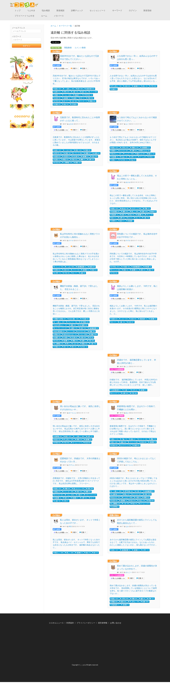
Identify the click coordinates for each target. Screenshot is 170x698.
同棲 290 (88, 150)
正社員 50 (76, 156)
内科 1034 (147, 494)
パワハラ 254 (78, 153)
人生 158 (74, 101)
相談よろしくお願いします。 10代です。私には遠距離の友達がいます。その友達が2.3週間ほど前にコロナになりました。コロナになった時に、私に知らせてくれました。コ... (133, 309)
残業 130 (58, 337)
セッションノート (98, 10)
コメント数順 (80, 47)
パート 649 (93, 92)
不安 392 (58, 101)
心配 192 (146, 218)
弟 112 (82, 98)
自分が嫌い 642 (74, 319)
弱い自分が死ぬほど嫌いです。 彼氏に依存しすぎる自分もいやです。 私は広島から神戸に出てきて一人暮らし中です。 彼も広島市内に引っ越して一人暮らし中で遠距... (76, 429)
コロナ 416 (124, 319)
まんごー (129, 572)
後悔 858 (58, 270)
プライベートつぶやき (25, 15)
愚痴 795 (153, 439)
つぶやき (31, 10)
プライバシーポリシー (86, 622)
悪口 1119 (115, 439)
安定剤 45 (66, 156)
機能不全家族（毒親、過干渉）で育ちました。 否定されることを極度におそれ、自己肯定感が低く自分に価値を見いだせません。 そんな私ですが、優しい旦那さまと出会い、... (76, 309)
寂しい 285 (134, 211)
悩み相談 (46, 10)
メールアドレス (18, 27)
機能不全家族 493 (60, 319)
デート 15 (149, 215)
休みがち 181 (116, 497)
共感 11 (131, 418)
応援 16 (84, 471)
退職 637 (88, 153)
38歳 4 (65, 337)
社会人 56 (124, 157)
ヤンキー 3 (83, 101)
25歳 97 (79, 495)
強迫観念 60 (115, 211)
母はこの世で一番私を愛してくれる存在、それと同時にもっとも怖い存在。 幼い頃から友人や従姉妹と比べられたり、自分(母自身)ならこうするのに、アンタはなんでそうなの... (134, 199)
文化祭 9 (74, 104)
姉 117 (114, 218)
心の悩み (56, 51)
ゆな (70, 62)
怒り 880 (115, 442)
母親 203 (58, 104)
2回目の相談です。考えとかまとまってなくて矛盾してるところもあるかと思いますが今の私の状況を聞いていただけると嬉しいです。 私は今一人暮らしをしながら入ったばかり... (133, 482)
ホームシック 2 (77, 443)
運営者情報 (102, 622)
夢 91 (68, 344)
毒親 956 (73, 325)
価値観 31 (75, 498)
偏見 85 (142, 598)
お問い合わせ (115, 622)
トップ (18, 10)
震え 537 (127, 494)
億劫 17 (114, 160)
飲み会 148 (124, 208)
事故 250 (58, 334)
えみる (71, 292)
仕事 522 (91, 159)
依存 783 (84, 92)
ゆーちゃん (72, 413)
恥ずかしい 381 (117, 154)
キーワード (117, 10)
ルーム (44, 15)
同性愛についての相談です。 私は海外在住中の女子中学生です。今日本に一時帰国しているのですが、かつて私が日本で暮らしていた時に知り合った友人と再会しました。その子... (133, 257)
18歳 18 (138, 497)
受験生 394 (135, 147)
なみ (127, 526)
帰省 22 (153, 211)
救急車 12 (77, 95)
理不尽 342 (58, 153)
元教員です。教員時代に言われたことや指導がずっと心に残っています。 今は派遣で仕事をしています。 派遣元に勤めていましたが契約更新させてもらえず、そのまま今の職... (76, 141)
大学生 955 (124, 147)
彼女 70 (150, 270)
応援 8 (84, 130)
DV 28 (91, 337)
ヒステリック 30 (125, 445)
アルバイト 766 (72, 322)
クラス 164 (75, 270)
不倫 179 (124, 439)
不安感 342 (85, 319)
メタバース (59, 15)
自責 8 (75, 98)
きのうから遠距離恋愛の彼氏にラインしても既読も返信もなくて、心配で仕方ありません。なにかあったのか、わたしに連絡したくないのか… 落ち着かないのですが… (133, 542)
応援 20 (140, 578)
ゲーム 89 (142, 157)
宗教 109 (68, 153)
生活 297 (131, 322)
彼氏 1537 (58, 89)
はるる (71, 124)
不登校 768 (126, 267)
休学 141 (90, 436)
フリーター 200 (68, 492)
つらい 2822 (67, 95)
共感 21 (74, 298)
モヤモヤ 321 (124, 150)
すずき (128, 240)
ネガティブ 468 (136, 208)
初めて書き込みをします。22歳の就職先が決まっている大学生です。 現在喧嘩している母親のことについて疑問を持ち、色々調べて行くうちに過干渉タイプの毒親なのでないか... (133, 589)
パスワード (16, 36)
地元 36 (66, 104)
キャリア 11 (115, 393)
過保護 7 (130, 221)
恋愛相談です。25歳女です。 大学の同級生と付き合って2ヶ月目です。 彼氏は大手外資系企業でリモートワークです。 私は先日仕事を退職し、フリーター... (76, 481)
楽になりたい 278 (78, 488)
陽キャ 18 (151, 154)
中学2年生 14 (88, 95)
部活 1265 (78, 150)
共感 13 (131, 130)
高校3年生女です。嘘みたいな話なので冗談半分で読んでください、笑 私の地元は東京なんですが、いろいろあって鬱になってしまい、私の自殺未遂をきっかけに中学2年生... (76, 79)
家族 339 (92, 101)
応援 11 (141, 68)
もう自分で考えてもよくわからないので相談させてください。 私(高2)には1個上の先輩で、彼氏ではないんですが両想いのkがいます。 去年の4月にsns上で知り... (133, 140)
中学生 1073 (116, 267)
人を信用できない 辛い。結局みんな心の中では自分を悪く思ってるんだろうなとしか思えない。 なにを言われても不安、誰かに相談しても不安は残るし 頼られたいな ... (133, 78)
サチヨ (71, 240)
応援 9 (140, 372)
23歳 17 (126, 390)
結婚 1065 (144, 211)
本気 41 (151, 157)
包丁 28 (66, 347)
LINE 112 (133, 157)
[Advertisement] (85, 644)
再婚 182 (92, 331)
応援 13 (141, 188)
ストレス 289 (116, 270)
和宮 (70, 526)
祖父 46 (131, 215)
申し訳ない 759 (117, 86)
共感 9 (74, 532)
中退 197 (139, 491)
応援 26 (84, 298)
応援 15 (84, 68)
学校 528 (90, 98)
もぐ (127, 124)
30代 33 (57, 341)
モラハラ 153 (143, 439)
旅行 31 (122, 221)
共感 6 (131, 372)
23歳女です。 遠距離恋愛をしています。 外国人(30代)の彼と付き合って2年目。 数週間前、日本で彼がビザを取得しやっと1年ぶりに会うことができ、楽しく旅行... (133, 382)
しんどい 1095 (129, 154)
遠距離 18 (66, 98)
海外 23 (94, 270)
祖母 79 (123, 215)
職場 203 (66, 159)
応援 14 (141, 532)
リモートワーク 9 (90, 495)
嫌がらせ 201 (141, 154)
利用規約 (70, 622)
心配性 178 (73, 328)
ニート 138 (71, 331)
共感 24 (131, 68)
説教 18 (57, 159)
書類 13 (82, 159)
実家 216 (79, 439)
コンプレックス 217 (61, 328)
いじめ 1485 (68, 150)
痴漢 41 (114, 150)
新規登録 (147, 10)
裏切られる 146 (145, 150)
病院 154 (78, 162)
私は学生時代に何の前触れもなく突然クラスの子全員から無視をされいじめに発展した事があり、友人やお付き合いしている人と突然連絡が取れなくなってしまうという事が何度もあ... (76, 257)
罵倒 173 (58, 95)
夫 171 (65, 101)
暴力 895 (80, 89)
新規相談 (60, 10)
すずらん (72, 465)
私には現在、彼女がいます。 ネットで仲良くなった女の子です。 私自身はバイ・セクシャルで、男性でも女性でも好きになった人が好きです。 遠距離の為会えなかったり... (76, 543)
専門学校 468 (128, 491)
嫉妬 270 (58, 492)
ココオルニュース (56, 622)
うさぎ (128, 292)
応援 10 (141, 130)
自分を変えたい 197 (61, 325)
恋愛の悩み (114, 515)
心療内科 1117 (116, 494)
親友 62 (125, 270)
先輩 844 (97, 153)
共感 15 (74, 68)
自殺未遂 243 (90, 89)
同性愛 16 (148, 267)
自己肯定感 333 (60, 331)
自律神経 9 (115, 507)
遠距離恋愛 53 (81, 267)
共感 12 (74, 246)
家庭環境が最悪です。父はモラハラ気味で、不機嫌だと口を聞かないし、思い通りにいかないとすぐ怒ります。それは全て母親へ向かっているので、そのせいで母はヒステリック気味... (133, 430)
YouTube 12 (124, 160)
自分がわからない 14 (69, 334)
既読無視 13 (143, 319)
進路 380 (123, 442)
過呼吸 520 (58, 436)
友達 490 (58, 98)
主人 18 (137, 218)
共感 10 (131, 298)
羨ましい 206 (59, 553)
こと (127, 366)
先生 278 (94, 156)
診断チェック (77, 10)
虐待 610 (58, 92)
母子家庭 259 (84, 322)
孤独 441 (133, 439)
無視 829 (58, 156)
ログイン (133, 10)
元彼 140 (75, 92)
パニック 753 (59, 267)
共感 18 (74, 418)
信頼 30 (114, 89)
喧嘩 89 (114, 221)
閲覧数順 (68, 47)
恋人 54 (145, 86)
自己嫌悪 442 (83, 325)
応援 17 (83, 532)
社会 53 (132, 160)
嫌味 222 (125, 211)
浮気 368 (66, 92)
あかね (128, 182)
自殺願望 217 (145, 147)
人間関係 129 (67, 162)
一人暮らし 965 (69, 89)
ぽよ (127, 413)
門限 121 (147, 208)
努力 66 (73, 347)
